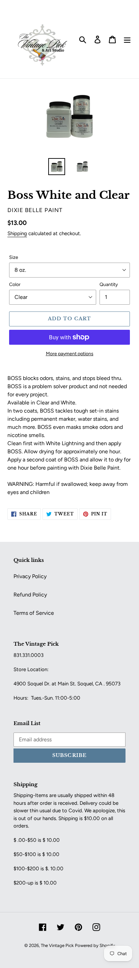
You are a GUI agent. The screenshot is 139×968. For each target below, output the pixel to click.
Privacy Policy (30, 576)
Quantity (109, 284)
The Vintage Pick (57, 945)
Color (15, 284)
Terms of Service (33, 613)
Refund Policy (30, 594)
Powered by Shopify (95, 945)
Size (13, 257)
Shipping (17, 233)
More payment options (69, 354)
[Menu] (127, 39)
